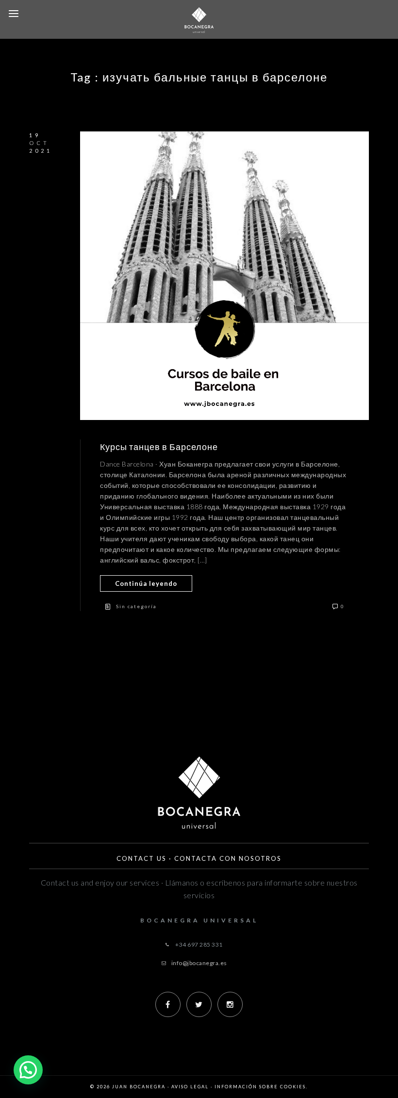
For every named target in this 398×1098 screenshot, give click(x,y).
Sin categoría (136, 606)
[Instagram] (230, 1004)
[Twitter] (199, 1004)
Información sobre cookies (260, 1086)
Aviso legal (190, 1086)
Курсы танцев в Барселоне (159, 446)
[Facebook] (168, 1004)
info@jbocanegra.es (199, 963)
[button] (28, 1069)
